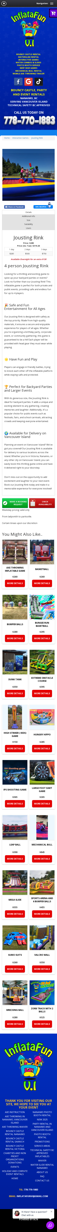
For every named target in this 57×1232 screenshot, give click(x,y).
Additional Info (28, 216)
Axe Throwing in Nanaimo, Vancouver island (14, 1119)
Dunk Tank (15, 679)
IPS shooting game (14, 789)
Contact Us (42, 1180)
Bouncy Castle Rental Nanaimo (15, 1133)
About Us (42, 1172)
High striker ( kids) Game (15, 734)
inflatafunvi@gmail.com (28, 1196)
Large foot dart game (42, 790)
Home (7, 138)
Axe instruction (15, 1112)
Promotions (42, 1141)
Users (28, 228)
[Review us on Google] (28, 81)
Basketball (42, 569)
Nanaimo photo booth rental (42, 1114)
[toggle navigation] (52, 3)
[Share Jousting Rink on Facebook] (15, 207)
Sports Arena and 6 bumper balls (42, 900)
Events (15, 1166)
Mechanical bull (42, 844)
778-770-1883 (28, 1189)
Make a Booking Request (18, 503)
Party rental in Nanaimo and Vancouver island (42, 1127)
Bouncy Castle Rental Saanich (15, 1140)
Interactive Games (20, 138)
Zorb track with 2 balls (42, 1010)
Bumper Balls (15, 624)
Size (28, 220)
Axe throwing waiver (15, 1126)
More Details (15, 583)
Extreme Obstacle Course (42, 679)
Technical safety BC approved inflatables (42, 1153)
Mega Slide (15, 899)
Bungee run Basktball (42, 624)
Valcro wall (42, 954)
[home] (3, 3)
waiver (42, 1160)
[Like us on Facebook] (18, 81)
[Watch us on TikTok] (38, 81)
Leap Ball (15, 844)
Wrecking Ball (15, 1010)
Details (28, 212)
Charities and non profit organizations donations (15, 1158)
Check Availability (45, 503)
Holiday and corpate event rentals (15, 1173)
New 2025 (42, 1119)
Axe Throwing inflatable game (15, 569)
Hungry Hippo (42, 734)
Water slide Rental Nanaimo (42, 1166)
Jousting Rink (37, 138)
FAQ (42, 1176)
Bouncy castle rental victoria (14, 1147)
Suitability (28, 224)
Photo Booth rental (42, 1136)
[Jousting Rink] (28, 175)
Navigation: (42, 3)
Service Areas (42, 1145)
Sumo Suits (15, 954)
